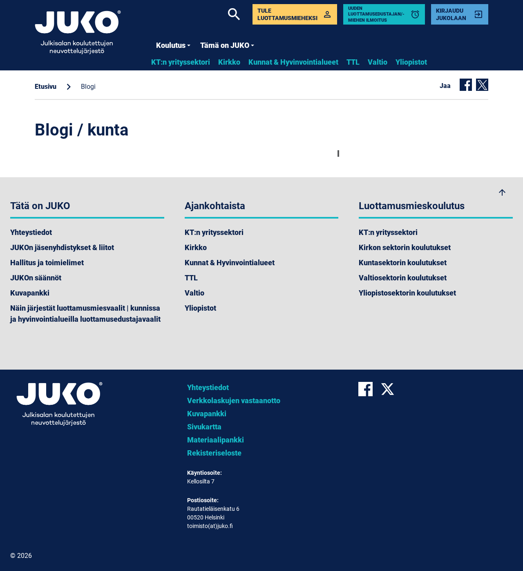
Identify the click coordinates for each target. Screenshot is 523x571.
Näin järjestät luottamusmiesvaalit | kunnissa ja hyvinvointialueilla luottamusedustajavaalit (85, 313)
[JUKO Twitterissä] (390, 389)
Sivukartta (204, 426)
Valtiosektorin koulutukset (403, 277)
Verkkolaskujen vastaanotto (233, 400)
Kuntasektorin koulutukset (403, 262)
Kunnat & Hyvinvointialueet (293, 62)
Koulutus (171, 45)
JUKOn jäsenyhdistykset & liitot (62, 247)
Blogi (88, 86)
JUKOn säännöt (35, 277)
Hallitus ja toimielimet (47, 262)
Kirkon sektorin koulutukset (405, 247)
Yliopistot (411, 62)
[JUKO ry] (78, 32)
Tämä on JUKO (224, 45)
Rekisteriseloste (214, 453)
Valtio (377, 62)
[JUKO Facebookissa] (369, 389)
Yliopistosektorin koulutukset (407, 293)
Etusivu (45, 86)
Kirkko (229, 62)
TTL (353, 62)
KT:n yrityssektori (180, 62)
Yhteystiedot (31, 232)
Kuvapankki (29, 293)
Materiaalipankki (215, 440)
